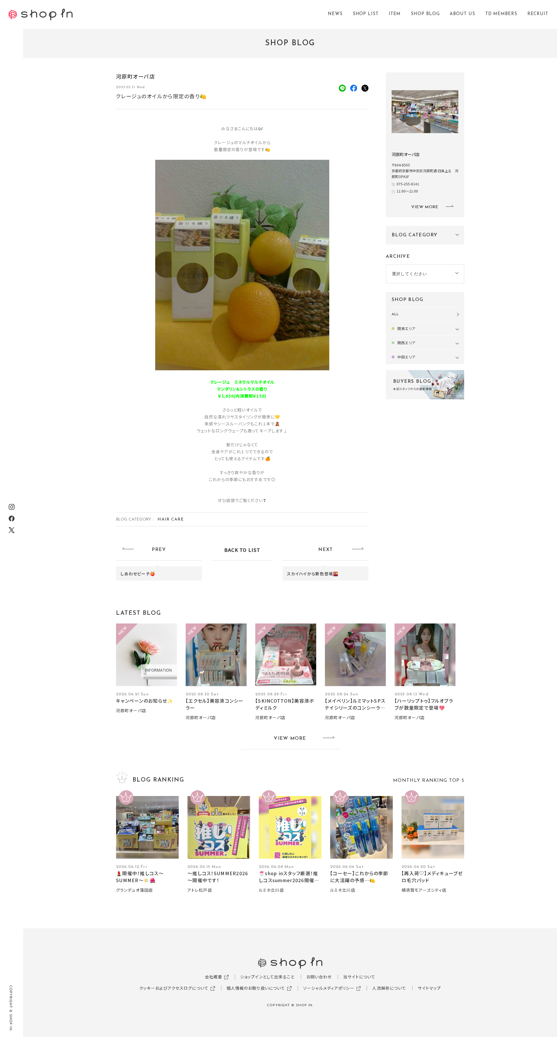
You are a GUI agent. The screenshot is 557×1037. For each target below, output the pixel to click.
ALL (395, 314)
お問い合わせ (319, 977)
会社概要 (213, 977)
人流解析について (389, 988)
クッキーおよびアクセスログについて (174, 988)
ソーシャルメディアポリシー (329, 988)
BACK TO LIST (242, 549)
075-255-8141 (408, 183)
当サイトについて (359, 977)
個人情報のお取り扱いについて (256, 988)
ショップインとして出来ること (267, 977)
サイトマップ (429, 988)
